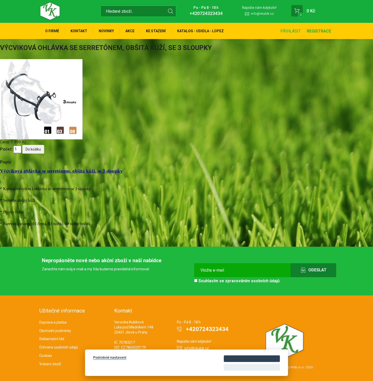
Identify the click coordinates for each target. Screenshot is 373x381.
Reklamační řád (51, 339)
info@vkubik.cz (262, 13)
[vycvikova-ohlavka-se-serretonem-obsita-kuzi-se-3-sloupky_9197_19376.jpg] (41, 98)
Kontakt (79, 31)
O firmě (52, 31)
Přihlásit (290, 31)
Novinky (106, 31)
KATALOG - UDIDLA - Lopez (200, 31)
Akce (129, 31)
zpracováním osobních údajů (252, 280)
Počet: (6, 149)
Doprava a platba (52, 322)
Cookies (45, 356)
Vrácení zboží (50, 364)
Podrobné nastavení (109, 357)
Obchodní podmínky (55, 331)
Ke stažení (156, 31)
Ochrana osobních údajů (58, 347)
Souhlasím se (238, 280)
